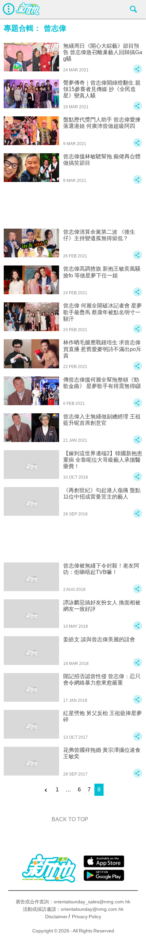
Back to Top (70, 819)
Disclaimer (56, 916)
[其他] (137, 72)
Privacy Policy (86, 916)
